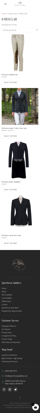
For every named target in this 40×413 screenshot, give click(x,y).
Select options (10, 82)
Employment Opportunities (12, 311)
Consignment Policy (9, 336)
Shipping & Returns (9, 326)
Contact (4, 304)
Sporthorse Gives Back (10, 308)
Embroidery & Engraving (11, 342)
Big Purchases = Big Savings (12, 358)
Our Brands (6, 329)
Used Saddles (7, 298)
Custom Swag (7, 339)
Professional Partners (10, 361)
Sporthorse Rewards (9, 355)
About (4, 291)
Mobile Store (6, 301)
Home (4, 13)
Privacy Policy (7, 332)
